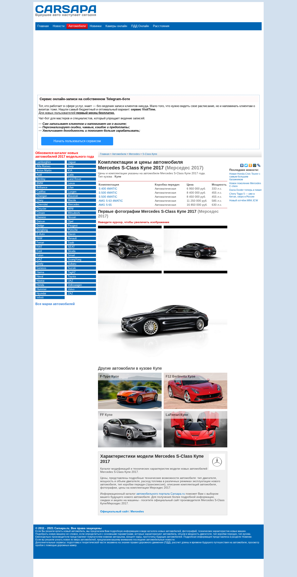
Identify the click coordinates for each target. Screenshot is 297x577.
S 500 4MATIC (108, 192)
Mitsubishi (74, 212)
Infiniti (40, 297)
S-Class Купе (149, 154)
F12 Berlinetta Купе (180, 376)
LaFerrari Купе (177, 414)
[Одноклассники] (250, 165)
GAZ (39, 259)
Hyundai (41, 293)
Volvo (71, 289)
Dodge (40, 225)
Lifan (71, 187)
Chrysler (41, 208)
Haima (40, 272)
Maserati (73, 195)
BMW (40, 183)
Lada (71, 174)
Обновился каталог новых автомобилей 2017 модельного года (64, 154)
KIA (70, 170)
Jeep (71, 166)
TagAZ (72, 272)
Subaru (72, 263)
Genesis (41, 268)
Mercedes (73, 204)
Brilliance (42, 187)
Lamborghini (44, 162)
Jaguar (72, 162)
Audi (39, 174)
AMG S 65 (105, 204)
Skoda (71, 251)
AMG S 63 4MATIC (111, 200)
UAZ (70, 280)
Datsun (41, 221)
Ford (39, 251)
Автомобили (77, 26)
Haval (40, 276)
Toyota (72, 276)
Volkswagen (75, 284)
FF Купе (106, 414)
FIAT (39, 246)
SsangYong (74, 259)
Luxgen (72, 191)
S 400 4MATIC (108, 188)
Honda (40, 284)
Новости (58, 26)
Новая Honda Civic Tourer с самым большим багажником (244, 176)
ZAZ (70, 293)
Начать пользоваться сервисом (77, 141)
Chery (40, 200)
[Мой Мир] (255, 165)
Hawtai (40, 280)
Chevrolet (42, 204)
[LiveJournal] (259, 165)
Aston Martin (44, 170)
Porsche (73, 229)
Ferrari (40, 242)
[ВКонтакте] (242, 165)
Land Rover (74, 178)
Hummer (41, 289)
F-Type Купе (109, 376)
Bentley (41, 178)
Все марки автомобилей (55, 304)
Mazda (72, 200)
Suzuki (72, 268)
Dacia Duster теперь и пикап (245, 190)
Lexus (71, 183)
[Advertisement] (148, 58)
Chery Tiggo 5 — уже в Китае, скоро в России (242, 195)
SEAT (71, 246)
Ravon (71, 234)
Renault (72, 238)
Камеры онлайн (116, 26)
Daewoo (41, 217)
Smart (71, 255)
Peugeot (73, 225)
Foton (40, 255)
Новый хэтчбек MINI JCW (243, 200)
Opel (70, 221)
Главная (43, 26)
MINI (71, 208)
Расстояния (161, 26)
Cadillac (41, 191)
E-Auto (41, 234)
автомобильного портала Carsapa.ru (160, 493)
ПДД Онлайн (140, 26)
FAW (39, 238)
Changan (42, 195)
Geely (40, 263)
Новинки (95, 26)
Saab (71, 242)
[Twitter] (246, 165)
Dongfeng (42, 229)
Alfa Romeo (43, 166)
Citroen (41, 212)
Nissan (72, 217)
